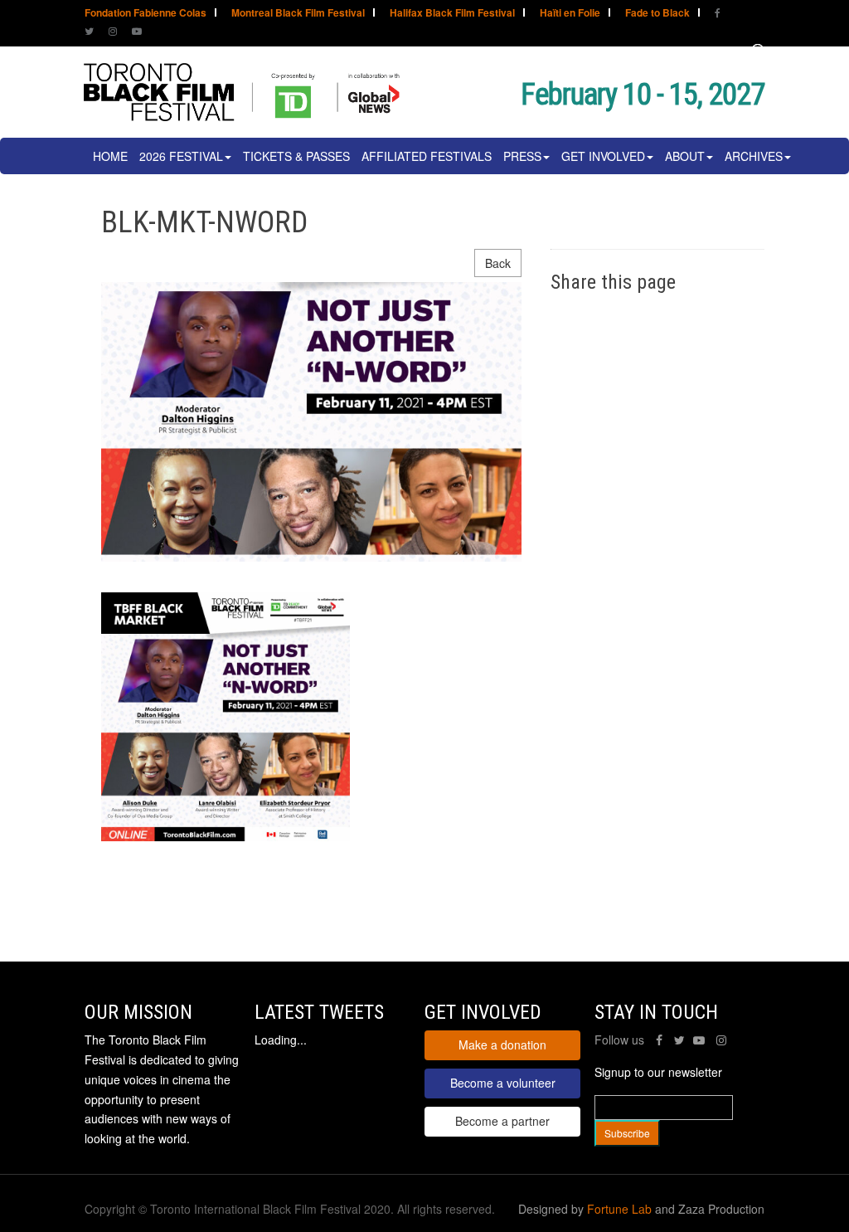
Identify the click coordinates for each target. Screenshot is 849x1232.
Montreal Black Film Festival (298, 13)
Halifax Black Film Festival (452, 13)
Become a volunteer (502, 1082)
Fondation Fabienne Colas (145, 13)
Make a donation (502, 1044)
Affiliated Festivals (426, 156)
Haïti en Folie (570, 13)
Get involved (603, 156)
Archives (754, 156)
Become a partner (502, 1121)
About (685, 156)
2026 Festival (181, 156)
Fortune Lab (619, 1208)
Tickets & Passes (296, 156)
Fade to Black (657, 13)
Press (522, 156)
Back (498, 263)
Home (110, 156)
